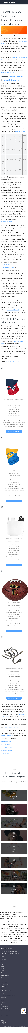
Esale (2, 1020)
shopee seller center (11, 727)
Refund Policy (4, 980)
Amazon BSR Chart (13, 310)
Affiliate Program (5, 975)
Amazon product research (7, 747)
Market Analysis (16, 76)
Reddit (6, 908)
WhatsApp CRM (4, 1016)
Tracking (3, 970)
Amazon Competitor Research (8, 995)
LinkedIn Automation (5, 1018)
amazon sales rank (8, 267)
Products (3, 962)
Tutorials (3, 1002)
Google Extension (5, 993)
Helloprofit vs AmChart (6, 741)
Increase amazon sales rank (7, 756)
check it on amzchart (14, 431)
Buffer (19, 908)
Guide (2, 1000)
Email (15, 908)
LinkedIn (24, 908)
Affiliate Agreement (5, 977)
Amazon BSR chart (5, 753)
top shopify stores (8, 264)
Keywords (3, 964)
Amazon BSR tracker (5, 744)
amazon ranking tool (7, 73)
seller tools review (7, 222)
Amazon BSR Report (5, 1008)
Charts (2, 966)
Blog (2, 1004)
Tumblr (11, 908)
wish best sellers (11, 759)
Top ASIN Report (4, 1006)
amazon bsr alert (20, 131)
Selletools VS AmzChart (6, 750)
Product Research (11, 80)
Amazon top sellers (7, 736)
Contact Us (3, 986)
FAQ (2, 988)
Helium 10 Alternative (6, 990)
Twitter (2, 908)
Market (2, 968)
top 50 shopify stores (12, 361)
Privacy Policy (4, 982)
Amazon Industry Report (6, 1011)
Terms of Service (5, 984)
